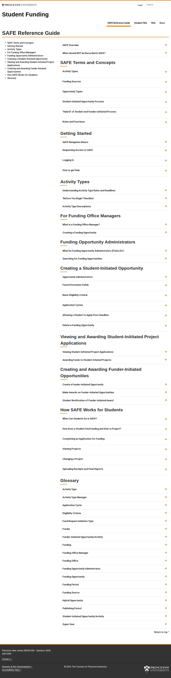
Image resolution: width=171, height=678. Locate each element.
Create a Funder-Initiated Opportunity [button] (83, 384)
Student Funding (25, 14)
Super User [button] (69, 624)
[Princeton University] (19, 4)
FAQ (153, 23)
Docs (162, 23)
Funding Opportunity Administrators (25, 55)
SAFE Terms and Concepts (20, 43)
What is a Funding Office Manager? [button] (81, 224)
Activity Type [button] (70, 489)
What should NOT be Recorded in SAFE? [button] (84, 53)
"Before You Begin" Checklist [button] (78, 198)
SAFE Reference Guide (119, 23)
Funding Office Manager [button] (75, 553)
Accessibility (10, 670)
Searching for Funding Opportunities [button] (82, 258)
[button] (114, 72)
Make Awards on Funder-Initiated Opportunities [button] (88, 392)
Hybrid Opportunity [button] (73, 600)
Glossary (11, 78)
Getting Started (15, 46)
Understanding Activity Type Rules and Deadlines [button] (89, 190)
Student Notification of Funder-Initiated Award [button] (88, 400)
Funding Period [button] (71, 584)
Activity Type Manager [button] (75, 497)
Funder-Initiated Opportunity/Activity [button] (83, 537)
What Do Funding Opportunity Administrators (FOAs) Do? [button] (93, 250)
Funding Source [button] (71, 592)
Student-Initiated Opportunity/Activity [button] (83, 616)
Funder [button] (66, 529)
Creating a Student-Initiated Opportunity (27, 59)
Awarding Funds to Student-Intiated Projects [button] (87, 360)
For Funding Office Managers (21, 52)
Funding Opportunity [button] (74, 576)
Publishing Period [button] (72, 608)
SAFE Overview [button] (71, 45)
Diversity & (16, 666)
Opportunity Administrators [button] (78, 277)
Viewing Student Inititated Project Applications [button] (88, 352)
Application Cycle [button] (72, 505)
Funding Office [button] (70, 560)
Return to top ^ (161, 632)
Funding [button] (67, 545)
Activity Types (14, 49)
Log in (140, 5)
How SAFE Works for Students (22, 75)
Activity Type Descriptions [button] (77, 206)
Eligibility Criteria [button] (72, 513)
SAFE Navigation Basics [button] (75, 142)
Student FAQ (140, 23)
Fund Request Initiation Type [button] (78, 521)
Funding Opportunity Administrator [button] (81, 568)
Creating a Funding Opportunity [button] (79, 232)
